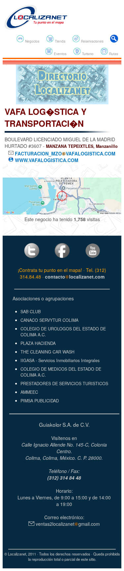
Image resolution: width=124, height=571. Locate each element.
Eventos (59, 53)
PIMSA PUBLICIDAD (40, 401)
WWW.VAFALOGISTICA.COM (46, 160)
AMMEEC (29, 392)
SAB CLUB (31, 312)
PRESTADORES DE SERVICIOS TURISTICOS (64, 383)
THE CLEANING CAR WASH (47, 352)
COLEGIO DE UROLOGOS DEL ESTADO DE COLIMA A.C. (63, 332)
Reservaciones (91, 41)
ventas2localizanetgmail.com (67, 524)
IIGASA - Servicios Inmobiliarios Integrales (60, 360)
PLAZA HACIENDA (38, 343)
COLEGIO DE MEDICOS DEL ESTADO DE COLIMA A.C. (61, 372)
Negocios (31, 41)
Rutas (113, 53)
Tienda (59, 41)
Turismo (87, 53)
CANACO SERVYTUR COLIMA (49, 320)
